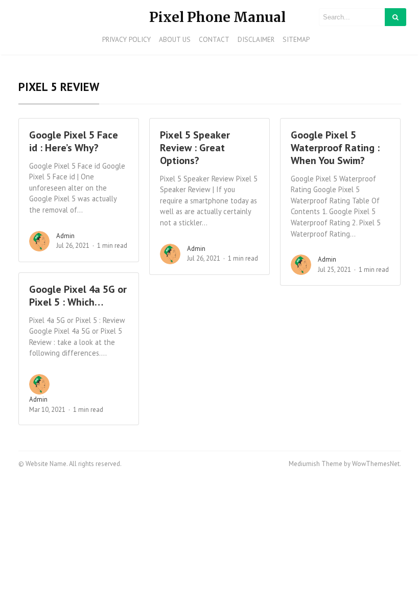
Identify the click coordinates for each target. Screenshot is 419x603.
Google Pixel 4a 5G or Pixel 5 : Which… (78, 296)
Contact (214, 39)
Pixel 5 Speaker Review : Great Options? (195, 147)
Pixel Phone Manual (217, 17)
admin (65, 235)
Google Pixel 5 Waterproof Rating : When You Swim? (335, 147)
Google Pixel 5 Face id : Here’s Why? (73, 141)
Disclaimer (256, 39)
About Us (175, 39)
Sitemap (296, 39)
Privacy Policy (126, 39)
